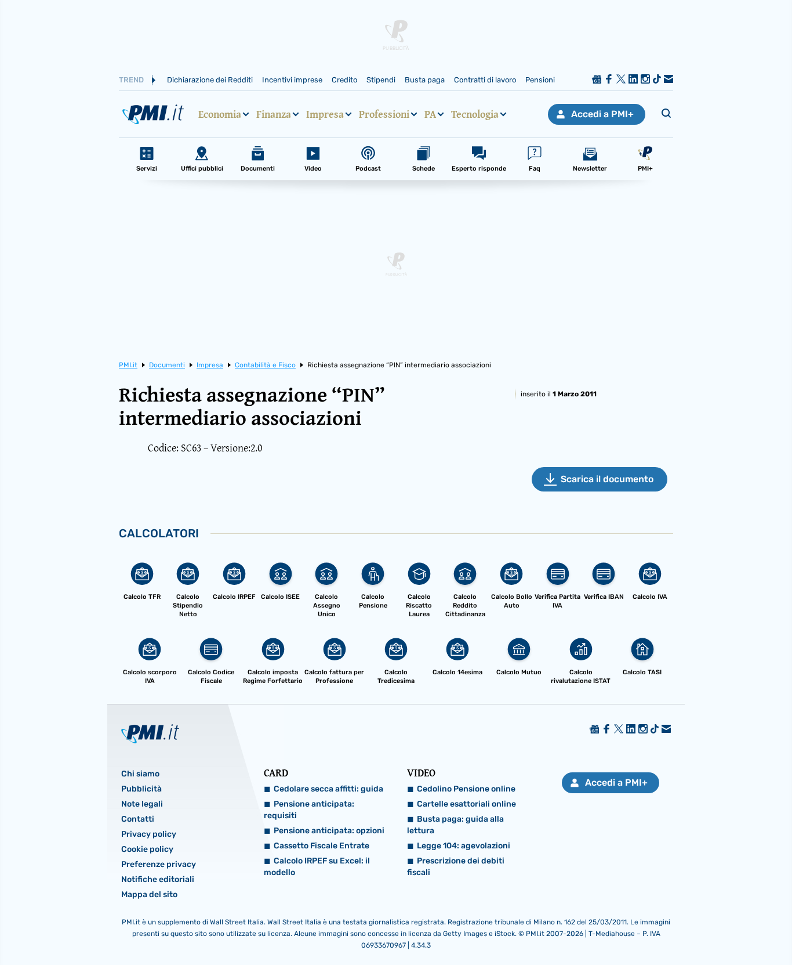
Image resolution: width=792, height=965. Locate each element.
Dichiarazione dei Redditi (210, 79)
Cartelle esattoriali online (466, 804)
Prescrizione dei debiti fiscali (455, 866)
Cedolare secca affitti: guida (328, 789)
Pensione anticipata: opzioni (329, 831)
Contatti (137, 819)
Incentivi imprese (292, 79)
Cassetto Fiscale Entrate (321, 846)
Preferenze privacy (158, 864)
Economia (219, 114)
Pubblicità (141, 789)
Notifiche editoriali (157, 879)
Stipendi (380, 79)
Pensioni (540, 79)
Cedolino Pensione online (466, 789)
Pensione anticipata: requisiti (309, 810)
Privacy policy (148, 834)
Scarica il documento (607, 479)
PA (430, 114)
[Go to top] (679, 926)
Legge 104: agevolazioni (463, 846)
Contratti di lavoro (485, 79)
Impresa (325, 114)
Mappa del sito (149, 894)
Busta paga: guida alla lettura (455, 825)
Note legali (142, 804)
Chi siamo (140, 774)
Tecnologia (475, 114)
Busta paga (425, 79)
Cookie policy (147, 849)
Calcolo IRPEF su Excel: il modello (317, 866)
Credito (344, 79)
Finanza (273, 114)
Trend (131, 79)
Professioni (384, 114)
